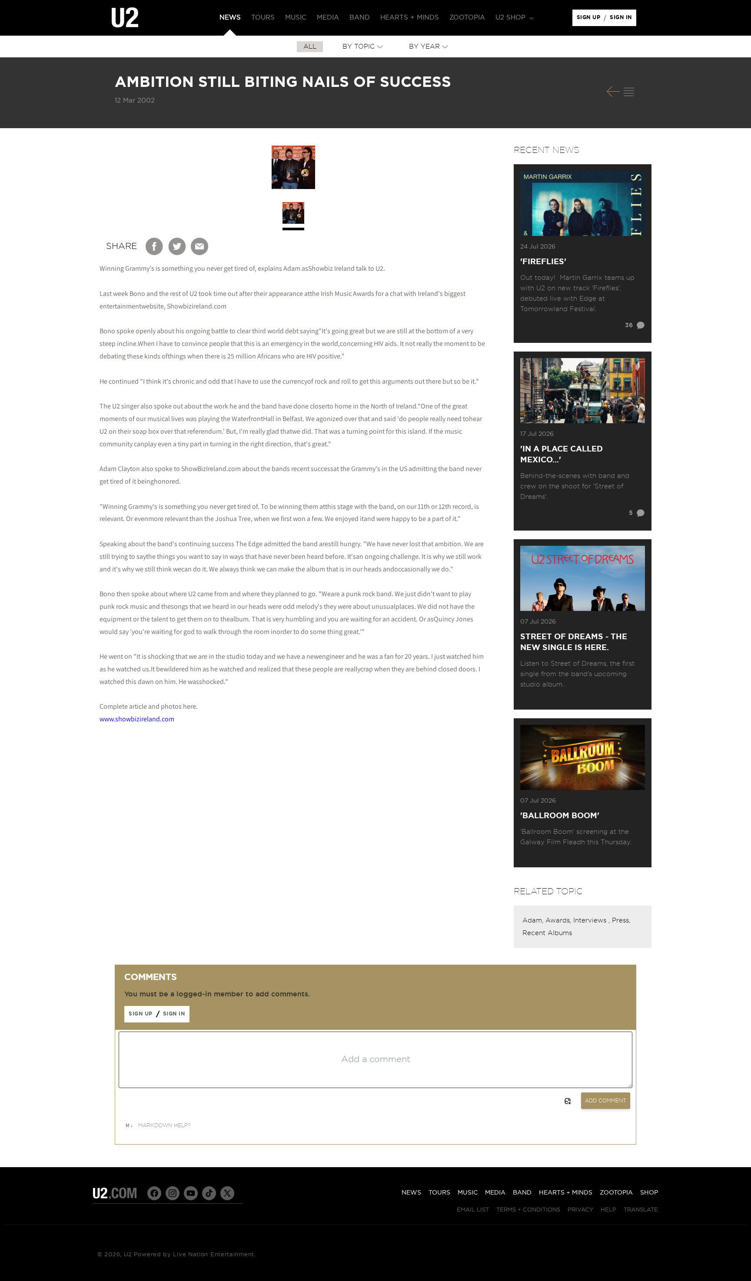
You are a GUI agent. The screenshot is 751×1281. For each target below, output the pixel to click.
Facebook (155, 246)
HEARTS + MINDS (565, 1193)
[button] (513, 17)
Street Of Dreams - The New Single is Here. (573, 642)
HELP (608, 1210)
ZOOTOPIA (616, 1193)
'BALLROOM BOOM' (559, 816)
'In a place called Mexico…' (561, 454)
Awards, (559, 920)
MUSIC (468, 1193)
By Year (424, 46)
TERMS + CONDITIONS (528, 1210)
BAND (522, 1193)
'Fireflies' (543, 262)
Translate (641, 1210)
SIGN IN (623, 19)
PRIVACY (580, 1210)
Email (200, 246)
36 (629, 325)
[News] (629, 91)
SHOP (649, 1193)
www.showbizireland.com (137, 718)
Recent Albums (547, 933)
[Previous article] (613, 91)
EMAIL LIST (473, 1210)
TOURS (439, 1193)
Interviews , (592, 920)
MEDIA (495, 1193)
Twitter (177, 246)
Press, (621, 920)
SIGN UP (590, 19)
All (309, 46)
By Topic (358, 46)
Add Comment (605, 1100)
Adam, (533, 920)
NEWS (411, 1193)
